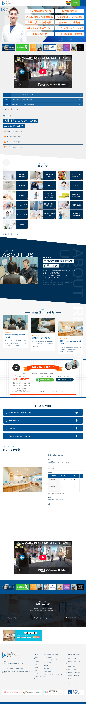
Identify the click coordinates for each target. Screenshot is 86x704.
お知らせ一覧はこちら (10, 109)
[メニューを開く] (83, 3)
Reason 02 (36, 335)
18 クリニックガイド (71, 684)
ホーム (36, 654)
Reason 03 (64, 338)
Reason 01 (8, 332)
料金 (35, 664)
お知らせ (37, 667)
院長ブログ (37, 670)
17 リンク (68, 681)
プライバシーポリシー (8, 668)
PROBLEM (47, 257)
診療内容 (37, 661)
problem (7, 116)
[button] (43, 412)
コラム (36, 673)
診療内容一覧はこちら (10, 234)
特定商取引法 (19, 668)
